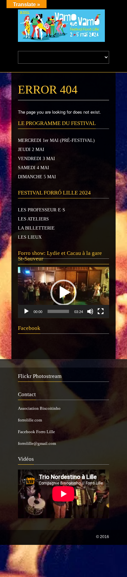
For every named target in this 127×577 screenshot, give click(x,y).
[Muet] (90, 311)
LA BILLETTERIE (36, 228)
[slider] (58, 311)
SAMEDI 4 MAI (33, 167)
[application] (63, 292)
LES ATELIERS (33, 219)
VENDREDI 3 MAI (36, 158)
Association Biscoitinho (39, 408)
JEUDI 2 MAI (31, 149)
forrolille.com (30, 420)
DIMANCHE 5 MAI (37, 176)
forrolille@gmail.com (37, 443)
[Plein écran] (100, 311)
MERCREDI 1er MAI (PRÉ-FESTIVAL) (56, 140)
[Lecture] (26, 311)
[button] (63, 293)
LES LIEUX (30, 237)
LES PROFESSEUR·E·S (41, 209)
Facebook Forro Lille (36, 431)
